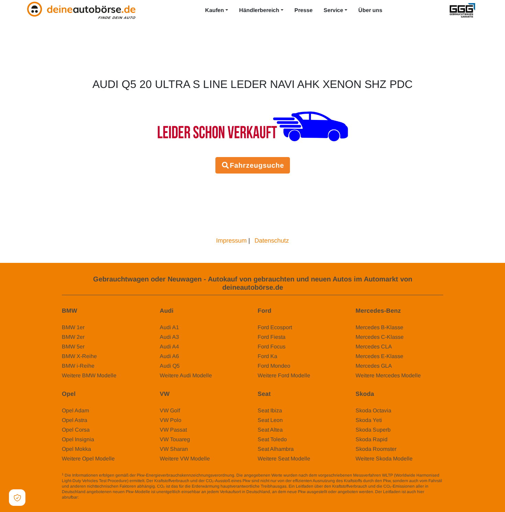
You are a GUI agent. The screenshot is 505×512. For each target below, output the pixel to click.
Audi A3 (169, 337)
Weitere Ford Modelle (284, 375)
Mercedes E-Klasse (379, 356)
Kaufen (214, 10)
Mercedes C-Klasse (380, 337)
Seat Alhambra (276, 449)
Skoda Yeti (369, 420)
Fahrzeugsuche (257, 165)
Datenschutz (272, 240)
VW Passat (173, 430)
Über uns (370, 10)
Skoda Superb (373, 430)
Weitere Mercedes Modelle (388, 375)
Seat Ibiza (270, 410)
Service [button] (333, 10)
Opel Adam (75, 410)
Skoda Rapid (372, 439)
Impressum (231, 240)
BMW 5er (73, 346)
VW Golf (170, 410)
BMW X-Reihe (79, 356)
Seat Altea (270, 430)
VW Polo (170, 420)
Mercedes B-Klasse (379, 327)
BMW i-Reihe (78, 366)
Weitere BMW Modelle (89, 375)
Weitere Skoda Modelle (384, 458)
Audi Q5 (170, 366)
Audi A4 (169, 346)
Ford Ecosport (275, 327)
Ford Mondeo (274, 366)
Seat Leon (270, 420)
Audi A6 (169, 356)
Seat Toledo (272, 439)
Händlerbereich (259, 10)
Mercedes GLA (374, 366)
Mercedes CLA (374, 346)
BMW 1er (73, 327)
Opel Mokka (76, 449)
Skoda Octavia (373, 410)
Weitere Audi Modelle (186, 375)
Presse (303, 10)
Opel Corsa (76, 430)
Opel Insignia (78, 439)
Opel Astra (74, 420)
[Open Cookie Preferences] (17, 498)
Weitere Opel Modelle (88, 458)
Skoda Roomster (376, 449)
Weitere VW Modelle (185, 458)
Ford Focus (271, 346)
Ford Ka (267, 356)
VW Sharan (174, 449)
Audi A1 (169, 327)
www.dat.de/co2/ (95, 497)
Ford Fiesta (271, 337)
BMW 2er (73, 337)
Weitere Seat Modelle (284, 458)
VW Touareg (175, 439)
